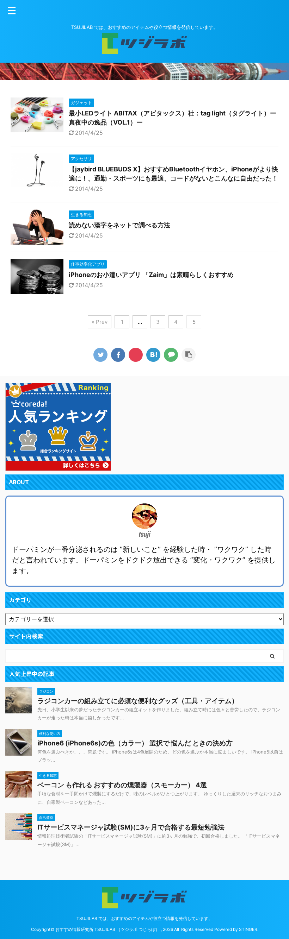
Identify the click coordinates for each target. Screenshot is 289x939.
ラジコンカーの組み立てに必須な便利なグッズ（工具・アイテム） (137, 701)
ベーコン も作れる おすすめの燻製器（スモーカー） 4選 (122, 785)
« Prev (99, 322)
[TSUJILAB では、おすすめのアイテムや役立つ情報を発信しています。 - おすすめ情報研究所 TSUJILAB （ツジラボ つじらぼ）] (153, 355)
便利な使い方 (49, 733)
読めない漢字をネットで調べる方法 (119, 225)
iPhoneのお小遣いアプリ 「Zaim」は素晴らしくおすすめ (151, 274)
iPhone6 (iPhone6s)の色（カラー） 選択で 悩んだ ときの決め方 (135, 743)
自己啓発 (46, 817)
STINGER (248, 929)
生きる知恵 (48, 775)
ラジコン (46, 691)
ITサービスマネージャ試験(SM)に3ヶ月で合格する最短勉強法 (131, 827)
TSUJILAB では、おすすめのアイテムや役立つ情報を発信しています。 (144, 918)
